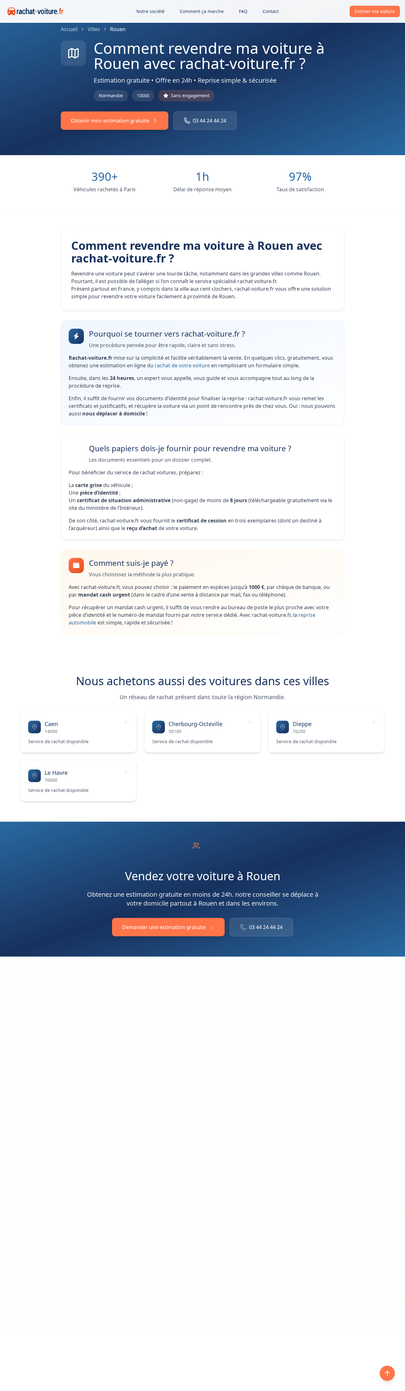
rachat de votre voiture (183, 365)
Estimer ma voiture (375, 11)
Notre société (150, 11)
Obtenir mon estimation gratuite (110, 120)
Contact (271, 11)
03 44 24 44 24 (209, 120)
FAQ (243, 11)
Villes (94, 29)
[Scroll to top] (387, 1373)
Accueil (69, 29)
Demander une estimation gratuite (164, 927)
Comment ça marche (202, 11)
